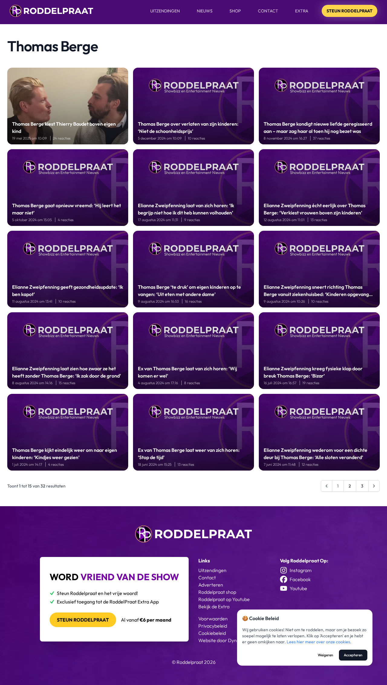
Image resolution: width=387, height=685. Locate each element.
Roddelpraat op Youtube (224, 599)
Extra (301, 11)
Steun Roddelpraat (349, 11)
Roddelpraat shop (217, 592)
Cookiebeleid (212, 633)
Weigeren (325, 655)
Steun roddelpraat (83, 620)
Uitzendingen (165, 11)
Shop (235, 11)
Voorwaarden (213, 619)
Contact (268, 11)
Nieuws (205, 11)
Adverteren (210, 585)
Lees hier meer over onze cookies (318, 642)
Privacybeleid (212, 626)
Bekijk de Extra (213, 606)
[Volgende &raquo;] (374, 486)
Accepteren (353, 655)
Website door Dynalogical (225, 640)
